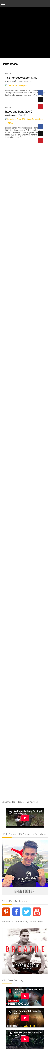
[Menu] (3, 3)
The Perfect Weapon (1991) (21, 77)
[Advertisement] (25, 33)
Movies (8, 73)
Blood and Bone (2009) (18, 111)
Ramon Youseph (10, 81)
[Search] (46, 3)
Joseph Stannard (10, 115)
